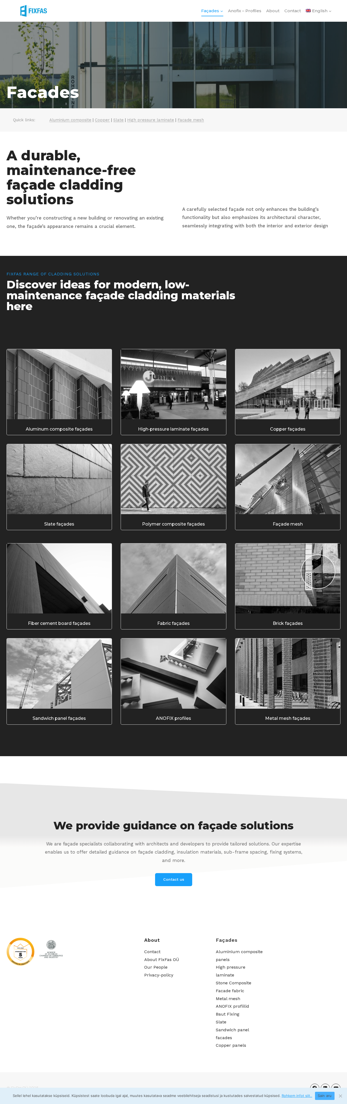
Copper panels (231, 1045)
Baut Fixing (227, 1014)
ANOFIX (224, 1006)
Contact (292, 10)
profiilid (240, 1006)
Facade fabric (230, 990)
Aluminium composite (70, 119)
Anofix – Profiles (244, 10)
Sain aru (325, 1095)
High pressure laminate (150, 119)
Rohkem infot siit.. (297, 1095)
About (272, 10)
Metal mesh (228, 998)
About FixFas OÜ (161, 959)
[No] (340, 1096)
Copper (102, 119)
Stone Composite (233, 982)
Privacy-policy (158, 975)
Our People (156, 967)
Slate (118, 119)
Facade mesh (191, 119)
